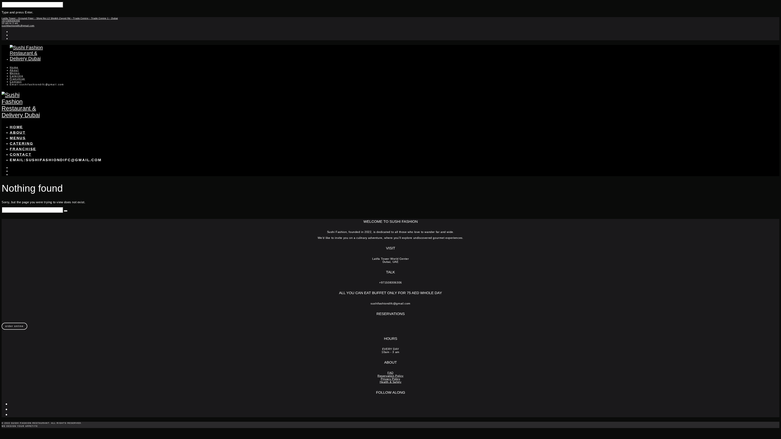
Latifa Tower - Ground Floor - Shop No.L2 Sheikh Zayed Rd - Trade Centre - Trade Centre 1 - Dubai (60, 18)
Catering (16, 76)
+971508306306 (11, 21)
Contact (16, 81)
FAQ (390, 372)
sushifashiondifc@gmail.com (18, 25)
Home (14, 67)
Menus (15, 73)
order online (14, 326)
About (14, 70)
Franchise (17, 78)
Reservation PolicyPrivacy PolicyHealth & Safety (390, 379)
